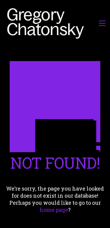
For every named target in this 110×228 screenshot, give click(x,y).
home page (54, 209)
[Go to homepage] (47, 23)
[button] (102, 23)
